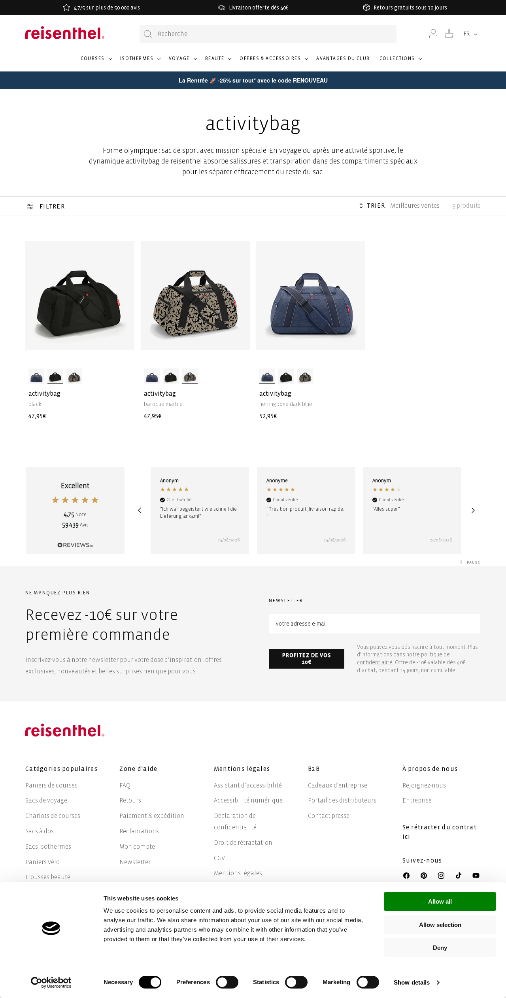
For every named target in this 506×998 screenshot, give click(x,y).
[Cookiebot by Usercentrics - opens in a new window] (51, 983)
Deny (440, 947)
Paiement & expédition (151, 815)
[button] (95, 62)
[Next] (473, 510)
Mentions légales (238, 873)
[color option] (36, 376)
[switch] (227, 982)
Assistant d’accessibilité (248, 785)
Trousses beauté (47, 877)
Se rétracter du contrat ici (439, 832)
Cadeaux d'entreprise (337, 785)
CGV (219, 858)
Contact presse (328, 815)
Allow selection (440, 924)
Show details (412, 982)
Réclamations (139, 831)
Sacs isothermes (48, 846)
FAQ (124, 785)
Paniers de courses (51, 785)
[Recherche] (148, 34)
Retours (130, 800)
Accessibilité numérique (248, 800)
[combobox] (268, 34)
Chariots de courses (52, 815)
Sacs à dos (39, 831)
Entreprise (417, 800)
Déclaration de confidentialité (235, 821)
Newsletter (135, 862)
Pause (473, 562)
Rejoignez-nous (424, 785)
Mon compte (137, 846)
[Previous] (139, 510)
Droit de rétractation (243, 842)
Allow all (440, 901)
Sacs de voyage (46, 800)
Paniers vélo (42, 862)
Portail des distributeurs (342, 800)
